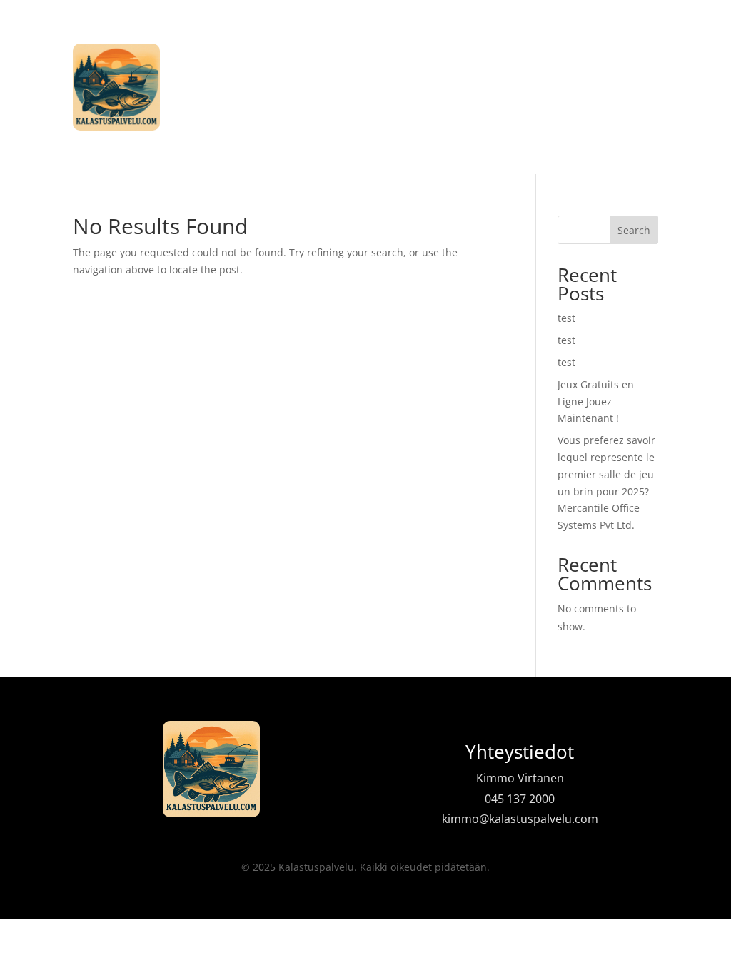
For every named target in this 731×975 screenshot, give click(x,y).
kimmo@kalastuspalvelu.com (520, 819)
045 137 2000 (520, 799)
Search (633, 230)
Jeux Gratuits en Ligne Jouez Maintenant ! (596, 401)
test (566, 318)
